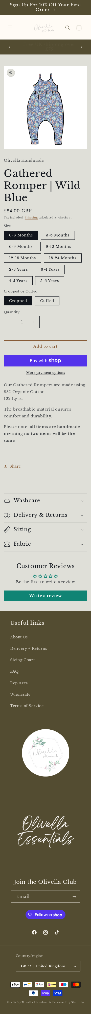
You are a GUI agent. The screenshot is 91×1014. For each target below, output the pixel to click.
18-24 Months (62, 258)
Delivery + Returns (28, 648)
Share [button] (15, 466)
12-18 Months (22, 258)
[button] (10, 27)
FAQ (14, 671)
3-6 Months (58, 235)
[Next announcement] (81, 46)
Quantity (11, 312)
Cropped (18, 301)
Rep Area (19, 683)
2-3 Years (18, 269)
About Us (19, 637)
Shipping (31, 217)
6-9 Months (21, 246)
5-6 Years (49, 281)
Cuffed (47, 301)
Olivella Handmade (35, 1002)
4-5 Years (18, 281)
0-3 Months (21, 235)
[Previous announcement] (9, 46)
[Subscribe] (74, 896)
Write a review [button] (45, 595)
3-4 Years (50, 269)
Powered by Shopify (68, 1002)
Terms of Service (27, 706)
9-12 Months (58, 246)
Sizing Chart (22, 660)
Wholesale (20, 694)
